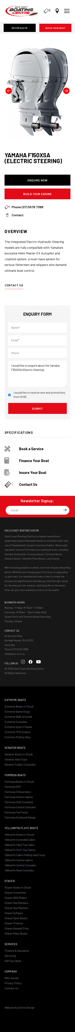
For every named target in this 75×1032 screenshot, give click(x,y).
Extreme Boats (15, 700)
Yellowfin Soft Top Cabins (20, 850)
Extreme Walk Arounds (18, 716)
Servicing (10, 955)
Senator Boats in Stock (19, 754)
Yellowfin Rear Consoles (19, 870)
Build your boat (55, 28)
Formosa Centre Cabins (19, 797)
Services (11, 944)
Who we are (12, 978)
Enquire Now (37, 180)
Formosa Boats (15, 775)
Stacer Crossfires (15, 892)
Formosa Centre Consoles (20, 807)
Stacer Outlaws (14, 913)
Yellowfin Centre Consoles (20, 865)
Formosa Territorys (16, 812)
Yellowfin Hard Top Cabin (19, 844)
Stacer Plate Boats (16, 933)
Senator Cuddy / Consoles (20, 764)
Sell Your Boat (13, 960)
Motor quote (20, 28)
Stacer (10, 881)
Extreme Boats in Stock (19, 706)
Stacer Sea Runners (16, 902)
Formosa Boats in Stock (19, 781)
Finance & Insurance (17, 950)
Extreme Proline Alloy (18, 737)
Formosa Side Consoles (19, 802)
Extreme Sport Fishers (18, 727)
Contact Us (14, 285)
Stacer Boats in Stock (18, 887)
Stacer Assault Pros (17, 928)
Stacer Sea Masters (16, 908)
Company (11, 971)
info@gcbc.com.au (15, 653)
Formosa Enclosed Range (20, 817)
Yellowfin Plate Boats (21, 828)
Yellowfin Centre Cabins (19, 860)
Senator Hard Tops (16, 759)
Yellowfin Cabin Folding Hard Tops (25, 855)
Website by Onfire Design (20, 1007)
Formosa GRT (13, 786)
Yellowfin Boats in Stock (19, 834)
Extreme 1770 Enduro (17, 732)
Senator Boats (15, 747)
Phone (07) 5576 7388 (16, 649)
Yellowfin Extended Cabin (20, 839)
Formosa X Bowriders (18, 791)
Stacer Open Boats (16, 918)
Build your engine (37, 194)
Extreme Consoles (16, 721)
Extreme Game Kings (17, 711)
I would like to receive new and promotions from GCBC (39, 394)
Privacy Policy (13, 983)
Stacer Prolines (14, 923)
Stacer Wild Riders (16, 897)
